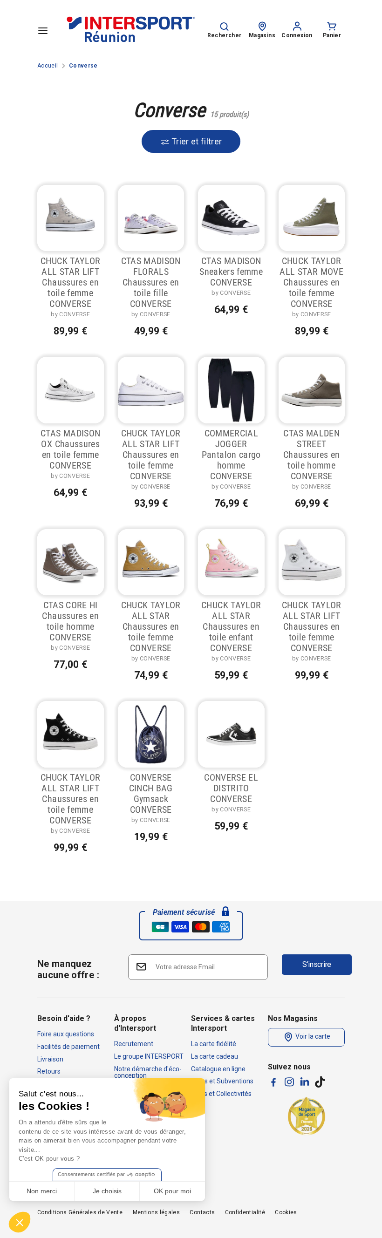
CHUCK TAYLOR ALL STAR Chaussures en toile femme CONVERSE (151, 626)
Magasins (262, 35)
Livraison (50, 1059)
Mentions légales (156, 1212)
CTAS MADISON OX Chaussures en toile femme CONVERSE (70, 449)
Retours (49, 1071)
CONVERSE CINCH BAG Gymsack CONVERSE (151, 793)
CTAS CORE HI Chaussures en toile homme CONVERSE (70, 621)
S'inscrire (316, 964)
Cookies (286, 1212)
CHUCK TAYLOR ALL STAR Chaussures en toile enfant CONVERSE (231, 626)
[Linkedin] (305, 1081)
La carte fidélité (213, 1044)
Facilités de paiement (68, 1046)
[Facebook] (273, 1082)
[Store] (262, 25)
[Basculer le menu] (43, 30)
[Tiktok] (320, 1082)
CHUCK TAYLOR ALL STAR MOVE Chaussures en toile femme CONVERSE (311, 282)
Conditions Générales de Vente (80, 1212)
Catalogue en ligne (218, 1069)
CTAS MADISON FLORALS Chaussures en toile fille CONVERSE (151, 282)
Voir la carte (312, 1037)
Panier (332, 35)
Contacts (202, 1212)
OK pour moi (172, 1191)
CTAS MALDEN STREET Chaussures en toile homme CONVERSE (311, 455)
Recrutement (133, 1044)
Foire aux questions (65, 1034)
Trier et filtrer (196, 141)
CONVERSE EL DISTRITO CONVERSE (231, 788)
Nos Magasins (293, 1018)
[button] (19, 1222)
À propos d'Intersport (135, 1023)
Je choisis (107, 1191)
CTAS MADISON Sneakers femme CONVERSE (231, 271)
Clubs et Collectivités (221, 1093)
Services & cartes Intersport (223, 1023)
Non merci (42, 1191)
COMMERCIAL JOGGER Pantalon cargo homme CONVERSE (231, 455)
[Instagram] (289, 1082)
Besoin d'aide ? (63, 1018)
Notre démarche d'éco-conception (148, 1072)
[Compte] (297, 25)
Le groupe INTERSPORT (149, 1056)
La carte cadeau (214, 1056)
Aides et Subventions (222, 1081)
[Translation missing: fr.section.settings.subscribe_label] (140, 966)
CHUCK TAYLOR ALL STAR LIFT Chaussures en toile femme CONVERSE (70, 282)
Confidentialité (245, 1212)
